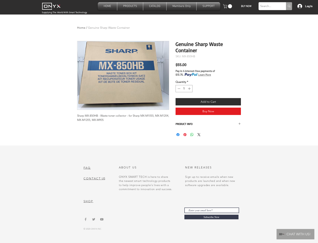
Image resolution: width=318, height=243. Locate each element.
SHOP (88, 201)
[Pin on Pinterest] (185, 134)
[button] (130, 6)
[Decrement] (178, 88)
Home (81, 27)
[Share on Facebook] (178, 134)
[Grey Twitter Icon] (94, 219)
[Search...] (289, 6)
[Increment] (189, 88)
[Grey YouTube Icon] (102, 219)
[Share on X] (199, 134)
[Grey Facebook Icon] (86, 219)
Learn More (204, 74)
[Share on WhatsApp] (192, 134)
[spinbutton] (184, 88)
